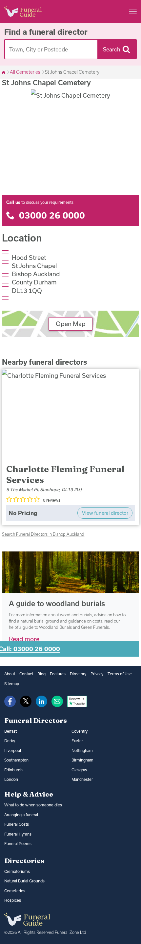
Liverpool (12, 750)
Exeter (77, 741)
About (9, 674)
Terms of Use (120, 674)
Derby (9, 741)
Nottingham (82, 750)
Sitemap (11, 684)
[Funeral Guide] (4, 72)
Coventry (79, 731)
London (11, 779)
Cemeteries (14, 891)
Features (58, 674)
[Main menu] (133, 11)
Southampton (16, 760)
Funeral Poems (17, 843)
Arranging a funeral (21, 815)
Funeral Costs (16, 824)
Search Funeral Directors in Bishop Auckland (43, 534)
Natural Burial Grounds (24, 881)
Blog (41, 674)
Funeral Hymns (17, 834)
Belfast (10, 731)
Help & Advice (28, 794)
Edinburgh (13, 770)
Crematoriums (17, 871)
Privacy (97, 674)
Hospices (12, 900)
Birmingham (82, 760)
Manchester (82, 779)
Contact (26, 674)
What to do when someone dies (33, 805)
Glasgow (79, 770)
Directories (24, 860)
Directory (78, 674)
